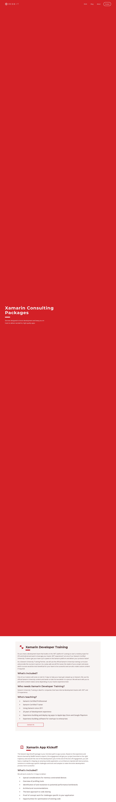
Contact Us (30, 725)
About (99, 4)
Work (85, 4)
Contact (107, 4)
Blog (92, 4)
